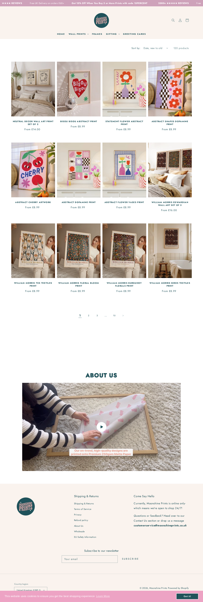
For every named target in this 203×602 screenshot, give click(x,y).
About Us (78, 525)
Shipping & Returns (84, 503)
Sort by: (135, 48)
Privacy (78, 514)
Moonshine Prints (158, 588)
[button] (173, 20)
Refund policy (81, 520)
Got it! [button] (187, 596)
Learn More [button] (103, 596)
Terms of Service (82, 509)
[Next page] (122, 315)
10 (114, 315)
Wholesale (79, 531)
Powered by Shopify (178, 588)
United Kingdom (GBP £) (29, 590)
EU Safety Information (85, 537)
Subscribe (130, 559)
